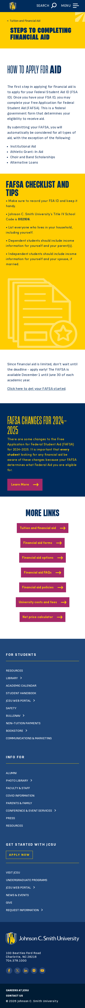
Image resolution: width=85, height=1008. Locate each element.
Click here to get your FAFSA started (36, 389)
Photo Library (17, 781)
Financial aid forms (37, 543)
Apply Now (19, 855)
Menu (66, 6)
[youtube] (42, 970)
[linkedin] (26, 970)
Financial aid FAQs (38, 572)
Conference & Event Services (29, 811)
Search (43, 6)
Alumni (11, 773)
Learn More (20, 484)
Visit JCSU (13, 873)
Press (10, 818)
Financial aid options (37, 557)
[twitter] (17, 970)
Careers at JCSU (17, 990)
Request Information (22, 910)
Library (12, 678)
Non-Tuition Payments (23, 723)
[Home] (14, 6)
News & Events (17, 895)
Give (9, 903)
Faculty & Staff (18, 788)
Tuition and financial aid (38, 528)
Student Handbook (21, 693)
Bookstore (14, 731)
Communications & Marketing (29, 738)
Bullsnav (13, 716)
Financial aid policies (38, 587)
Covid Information (20, 796)
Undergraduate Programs (26, 880)
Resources (14, 671)
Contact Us (14, 995)
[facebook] (9, 970)
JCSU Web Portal (18, 701)
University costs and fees (38, 602)
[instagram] (34, 970)
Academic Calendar (21, 686)
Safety (11, 708)
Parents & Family (19, 803)
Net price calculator (38, 617)
